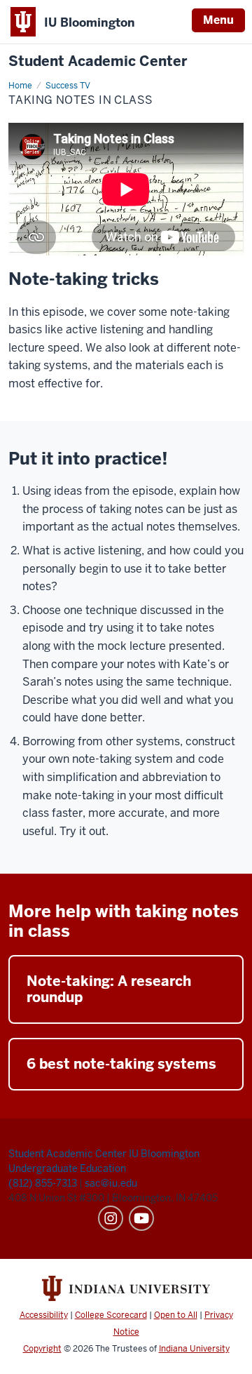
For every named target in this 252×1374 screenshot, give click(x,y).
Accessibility (44, 1315)
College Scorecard (111, 1315)
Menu (218, 20)
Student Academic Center (97, 61)
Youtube (141, 1218)
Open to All (175, 1315)
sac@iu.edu (111, 1183)
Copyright (42, 1348)
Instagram (110, 1218)
